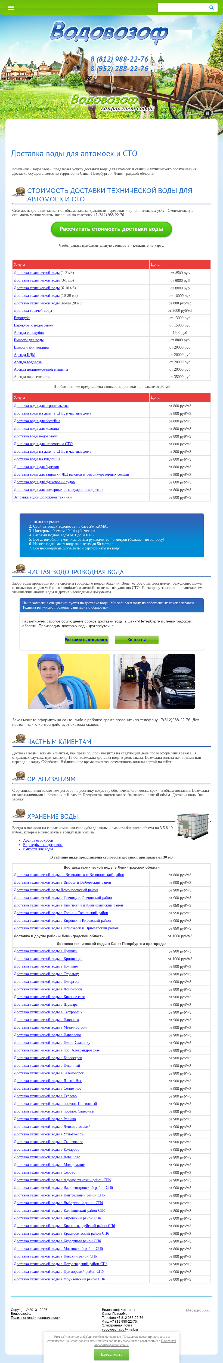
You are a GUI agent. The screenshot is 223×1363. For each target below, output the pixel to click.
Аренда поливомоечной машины (41, 369)
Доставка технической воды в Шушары (46, 1004)
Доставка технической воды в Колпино (46, 966)
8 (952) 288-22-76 (119, 68)
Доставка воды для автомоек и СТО (43, 444)
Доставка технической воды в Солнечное (47, 1088)
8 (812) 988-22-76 (119, 59)
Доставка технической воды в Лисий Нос (48, 1081)
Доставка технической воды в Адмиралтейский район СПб (62, 1180)
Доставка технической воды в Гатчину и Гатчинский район (63, 898)
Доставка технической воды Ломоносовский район (56, 890)
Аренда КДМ (24, 355)
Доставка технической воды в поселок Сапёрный (54, 1111)
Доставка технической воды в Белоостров (48, 1058)
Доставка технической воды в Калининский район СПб (59, 1210)
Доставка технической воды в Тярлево (45, 1096)
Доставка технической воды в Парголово (47, 1035)
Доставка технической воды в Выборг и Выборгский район (62, 882)
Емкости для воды (29, 340)
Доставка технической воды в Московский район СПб (58, 1249)
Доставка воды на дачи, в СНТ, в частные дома (52, 413)
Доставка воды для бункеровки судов (44, 482)
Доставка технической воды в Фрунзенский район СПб (59, 1279)
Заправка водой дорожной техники (43, 497)
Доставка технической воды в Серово (44, 1172)
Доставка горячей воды (33, 311)
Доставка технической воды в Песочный (47, 1065)
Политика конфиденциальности (35, 1318)
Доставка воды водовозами (36, 436)
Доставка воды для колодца (36, 429)
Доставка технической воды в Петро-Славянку (52, 1043)
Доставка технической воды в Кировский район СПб (57, 1218)
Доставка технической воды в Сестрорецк (48, 1012)
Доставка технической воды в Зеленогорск (49, 1073)
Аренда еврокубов (29, 333)
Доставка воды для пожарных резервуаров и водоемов (58, 490)
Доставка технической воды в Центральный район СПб (59, 1195)
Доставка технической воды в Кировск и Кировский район (62, 920)
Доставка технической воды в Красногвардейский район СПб (64, 1226)
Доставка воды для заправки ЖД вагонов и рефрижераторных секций (71, 474)
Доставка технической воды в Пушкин (46, 951)
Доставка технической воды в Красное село (49, 997)
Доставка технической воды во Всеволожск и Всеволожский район (69, 875)
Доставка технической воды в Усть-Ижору (48, 1134)
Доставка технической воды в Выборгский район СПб (58, 1203)
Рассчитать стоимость (87, 639)
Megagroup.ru (198, 1310)
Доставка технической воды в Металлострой (50, 1027)
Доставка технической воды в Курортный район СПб (57, 1241)
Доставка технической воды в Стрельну (46, 974)
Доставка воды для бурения (36, 467)
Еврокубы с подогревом (33, 325)
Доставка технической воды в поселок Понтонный (55, 1104)
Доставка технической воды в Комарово (46, 1149)
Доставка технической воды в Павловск (46, 1020)
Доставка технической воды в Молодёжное (49, 1165)
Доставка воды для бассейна (37, 421)
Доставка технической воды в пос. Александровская (57, 1050)
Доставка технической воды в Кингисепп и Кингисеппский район (68, 905)
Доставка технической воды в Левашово (47, 1157)
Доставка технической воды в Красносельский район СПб (61, 1233)
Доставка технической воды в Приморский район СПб (59, 1272)
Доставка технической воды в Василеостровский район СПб (63, 1188)
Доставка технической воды (37, 273)
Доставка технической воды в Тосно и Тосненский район (61, 913)
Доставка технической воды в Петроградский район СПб (60, 1264)
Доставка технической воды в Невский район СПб (55, 1256)
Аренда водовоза (28, 362)
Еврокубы (22, 318)
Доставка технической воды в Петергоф (46, 982)
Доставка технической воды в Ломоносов (48, 989)
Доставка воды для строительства (41, 406)
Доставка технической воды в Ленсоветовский (52, 1127)
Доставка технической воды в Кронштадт (48, 959)
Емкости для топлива (31, 347)
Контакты (137, 639)
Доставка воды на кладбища (37, 459)
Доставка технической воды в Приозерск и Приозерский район (66, 928)
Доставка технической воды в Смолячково (48, 1142)
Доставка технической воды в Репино (45, 1119)
